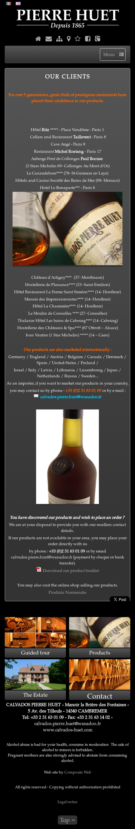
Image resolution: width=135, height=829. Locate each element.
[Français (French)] (8, 3)
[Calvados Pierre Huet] (67, 18)
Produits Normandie (67, 592)
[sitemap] (59, 39)
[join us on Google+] (97, 39)
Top (65, 819)
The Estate (35, 694)
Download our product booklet (71, 570)
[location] (68, 39)
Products (99, 652)
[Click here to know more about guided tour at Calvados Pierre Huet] (35, 632)
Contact (99, 696)
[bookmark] (78, 39)
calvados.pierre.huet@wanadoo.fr (41, 557)
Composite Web (77, 772)
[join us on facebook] (87, 39)
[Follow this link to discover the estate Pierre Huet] (35, 674)
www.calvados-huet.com (67, 730)
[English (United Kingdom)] (18, 3)
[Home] (38, 39)
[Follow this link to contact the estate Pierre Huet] (99, 674)
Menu (111, 54)
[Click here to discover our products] (99, 632)
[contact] (49, 39)
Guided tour (35, 652)
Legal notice (67, 801)
